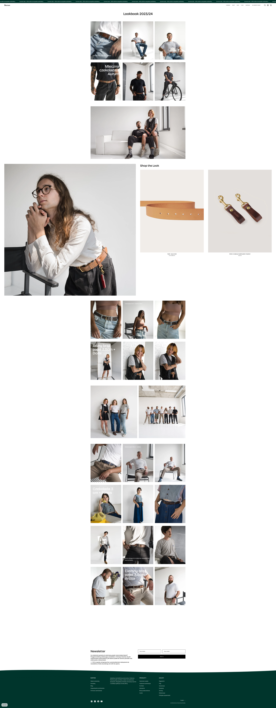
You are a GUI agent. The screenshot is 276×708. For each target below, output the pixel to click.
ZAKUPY (161, 647)
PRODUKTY (142, 647)
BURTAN (93, 647)
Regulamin (162, 650)
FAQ (160, 652)
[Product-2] (99, 260)
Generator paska (143, 650)
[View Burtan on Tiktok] (95, 671)
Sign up (162, 625)
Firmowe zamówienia (96, 660)
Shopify (183, 672)
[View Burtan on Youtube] (101, 671)
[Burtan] (7, 5)
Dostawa (161, 657)
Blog (92, 655)
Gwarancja (162, 655)
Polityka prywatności (164, 664)
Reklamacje (162, 662)
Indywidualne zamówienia (97, 657)
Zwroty (161, 660)
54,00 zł (240, 255)
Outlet (141, 662)
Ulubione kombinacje (145, 652)
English (182, 669)
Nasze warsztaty (95, 650)
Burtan (175, 672)
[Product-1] (86, 264)
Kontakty (93, 652)
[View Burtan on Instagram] (92, 671)
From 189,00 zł (172, 255)
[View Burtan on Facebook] (98, 671)
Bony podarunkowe (144, 660)
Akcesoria (142, 657)
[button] (233, 5)
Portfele (141, 655)
